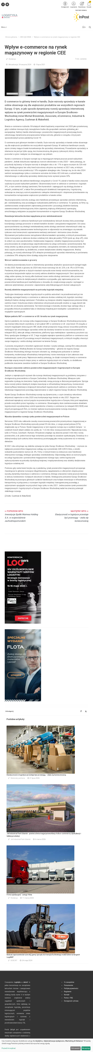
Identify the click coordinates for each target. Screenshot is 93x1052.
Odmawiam (75, 1048)
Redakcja (12, 59)
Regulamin (67, 992)
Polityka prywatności (71, 988)
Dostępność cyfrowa (71, 1001)
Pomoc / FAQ (68, 998)
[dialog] (46, 1045)
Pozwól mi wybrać (9, 1048)
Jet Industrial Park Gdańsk (21, 839)
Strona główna (11, 37)
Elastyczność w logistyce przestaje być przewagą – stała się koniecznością (36, 775)
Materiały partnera (18, 778)
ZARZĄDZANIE (25, 37)
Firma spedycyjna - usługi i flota (19, 895)
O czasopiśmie (69, 982)
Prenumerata (68, 985)
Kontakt (66, 995)
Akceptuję (86, 1048)
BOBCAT (14, 960)
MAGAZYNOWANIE (25, 93)
